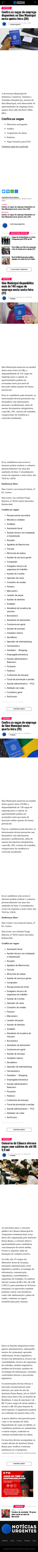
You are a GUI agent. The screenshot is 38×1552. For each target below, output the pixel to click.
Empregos (5, 1541)
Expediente (27, 1541)
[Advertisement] (19, 72)
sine (3, 200)
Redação (13, 298)
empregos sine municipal (11, 199)
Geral (34, 1541)
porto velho (26, 199)
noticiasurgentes (15, 24)
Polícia (12, 1541)
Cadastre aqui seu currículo (15, 146)
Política (19, 1541)
